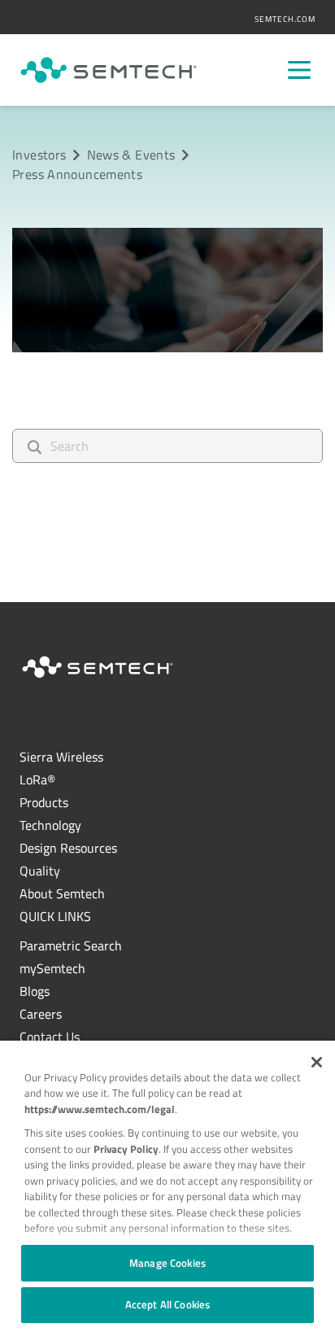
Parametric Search (71, 945)
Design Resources (68, 848)
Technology (50, 825)
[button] (316, 1062)
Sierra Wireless (61, 756)
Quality (40, 870)
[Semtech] (109, 70)
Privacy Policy (126, 1149)
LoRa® (37, 779)
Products (44, 802)
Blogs (35, 991)
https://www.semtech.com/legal (99, 1109)
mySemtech (52, 968)
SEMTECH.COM (285, 19)
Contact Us (50, 1036)
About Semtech (62, 893)
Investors (39, 154)
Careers (41, 1014)
